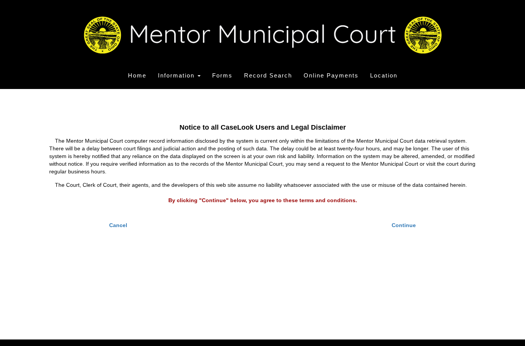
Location (383, 75)
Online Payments (331, 75)
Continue (404, 225)
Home (137, 75)
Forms (222, 75)
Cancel (118, 225)
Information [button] (177, 75)
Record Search (268, 75)
